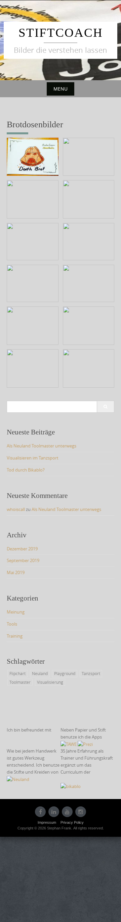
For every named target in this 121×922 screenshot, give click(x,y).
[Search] (105, 407)
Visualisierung (50, 682)
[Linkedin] (53, 811)
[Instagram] (80, 811)
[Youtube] (67, 811)
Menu (60, 89)
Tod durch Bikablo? (26, 470)
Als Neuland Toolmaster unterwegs (41, 446)
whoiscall (16, 509)
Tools (12, 624)
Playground (64, 673)
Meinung (16, 612)
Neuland (40, 673)
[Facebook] (40, 811)
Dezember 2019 (22, 549)
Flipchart (17, 673)
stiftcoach (60, 32)
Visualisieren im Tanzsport (32, 458)
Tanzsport (91, 673)
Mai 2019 (16, 572)
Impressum (47, 822)
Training (15, 636)
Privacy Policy (72, 822)
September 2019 (23, 560)
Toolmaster (20, 682)
